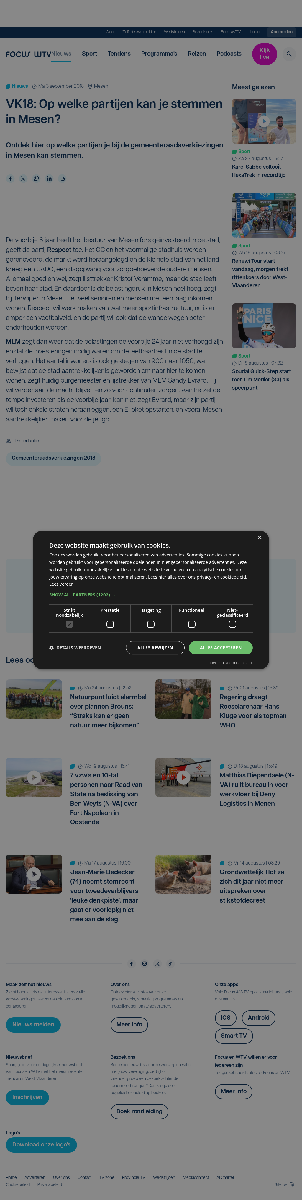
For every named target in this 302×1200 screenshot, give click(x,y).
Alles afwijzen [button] (155, 647)
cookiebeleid (233, 577)
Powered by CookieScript (230, 663)
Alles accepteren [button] (221, 647)
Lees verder (61, 584)
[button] (151, 594)
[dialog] (151, 600)
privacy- (205, 577)
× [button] (259, 538)
